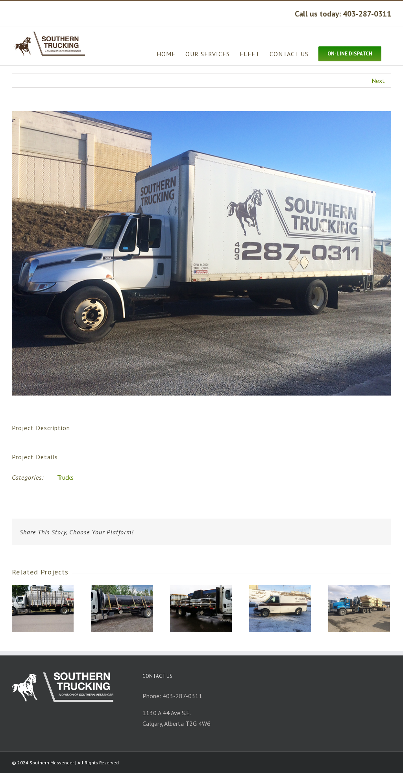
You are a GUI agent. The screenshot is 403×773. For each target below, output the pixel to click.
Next (378, 81)
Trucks (65, 477)
